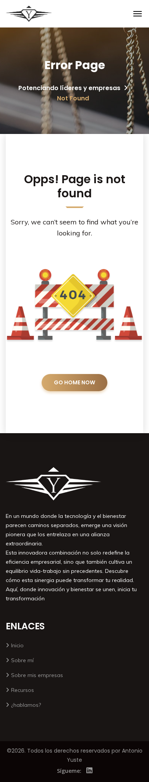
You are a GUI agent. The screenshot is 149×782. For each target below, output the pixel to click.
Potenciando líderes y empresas (69, 88)
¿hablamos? (26, 704)
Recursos (22, 690)
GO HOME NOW (74, 382)
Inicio (17, 645)
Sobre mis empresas (37, 675)
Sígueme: (69, 770)
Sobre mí (22, 660)
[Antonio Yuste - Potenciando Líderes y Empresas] (29, 14)
